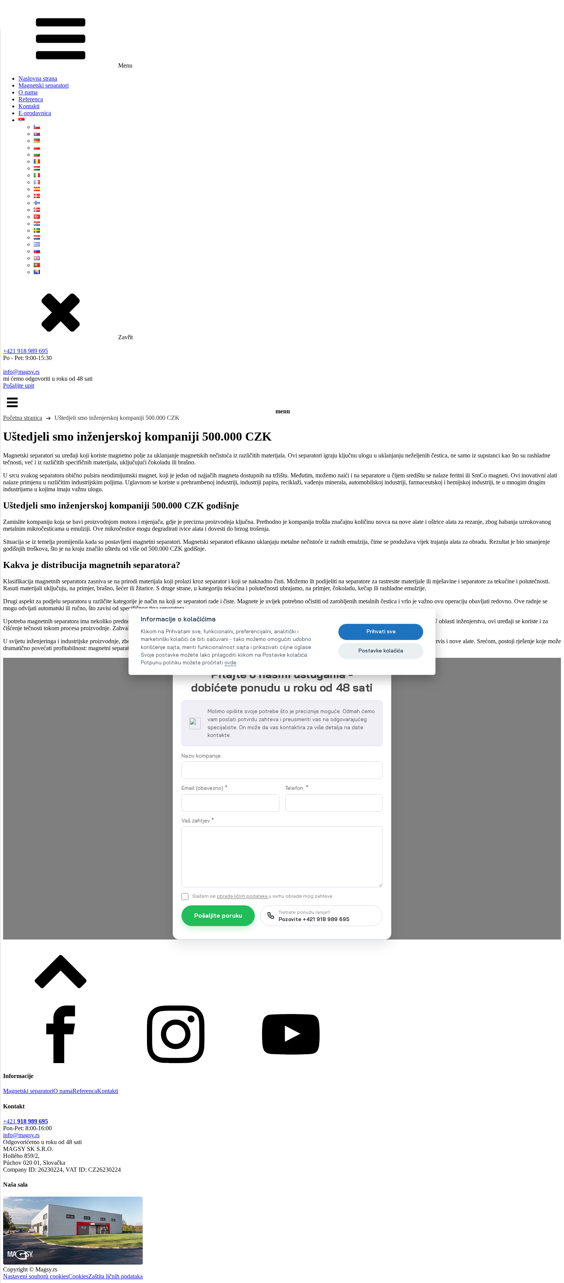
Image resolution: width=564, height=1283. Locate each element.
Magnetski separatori (43, 85)
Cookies (78, 1276)
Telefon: (296, 787)
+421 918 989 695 (25, 351)
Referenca (30, 99)
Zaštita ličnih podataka (115, 1276)
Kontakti (29, 106)
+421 (25, 1121)
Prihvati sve (381, 632)
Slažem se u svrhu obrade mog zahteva (262, 896)
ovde (230, 662)
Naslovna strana (37, 78)
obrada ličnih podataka (243, 896)
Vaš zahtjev (197, 820)
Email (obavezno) (204, 787)
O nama (28, 92)
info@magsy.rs (21, 371)
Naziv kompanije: (201, 755)
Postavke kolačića (380, 651)
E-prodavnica (34, 113)
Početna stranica (22, 417)
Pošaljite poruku (218, 915)
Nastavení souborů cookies (35, 1276)
